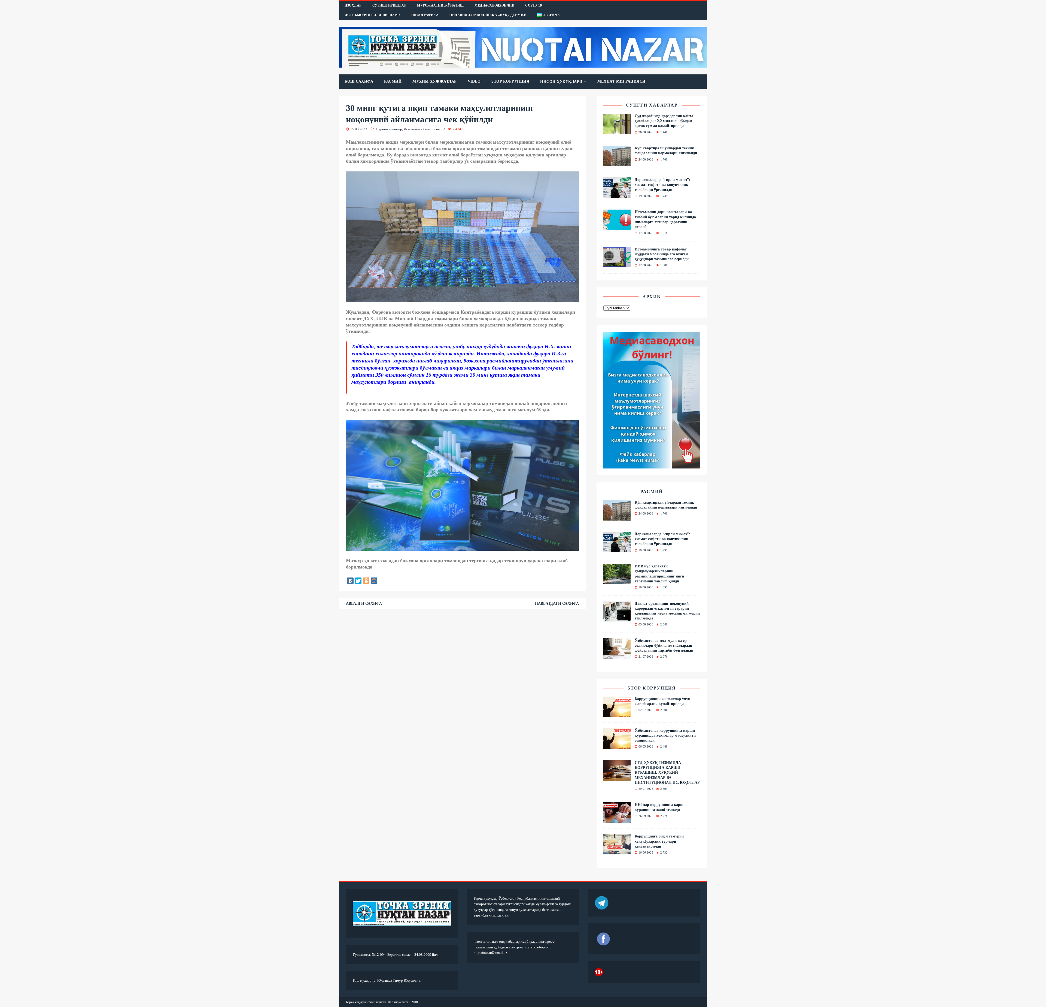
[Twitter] (358, 580)
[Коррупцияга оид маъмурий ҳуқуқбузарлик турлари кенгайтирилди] (617, 851)
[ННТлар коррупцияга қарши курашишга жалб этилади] (617, 820)
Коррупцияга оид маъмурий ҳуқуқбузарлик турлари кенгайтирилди (659, 841)
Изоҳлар (353, 5)
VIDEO (474, 81)
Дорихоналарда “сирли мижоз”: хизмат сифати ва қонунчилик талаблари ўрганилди (662, 185)
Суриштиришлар (389, 5)
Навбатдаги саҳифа (557, 603)
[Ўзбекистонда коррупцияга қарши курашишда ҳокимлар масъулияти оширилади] (617, 745)
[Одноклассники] (366, 580)
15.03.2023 (358, 129)
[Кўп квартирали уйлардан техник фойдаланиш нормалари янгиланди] (617, 163)
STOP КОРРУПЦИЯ (510, 81)
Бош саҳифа (359, 81)
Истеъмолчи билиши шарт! (372, 15)
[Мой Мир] (374, 580)
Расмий (393, 81)
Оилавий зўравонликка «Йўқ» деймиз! (487, 15)
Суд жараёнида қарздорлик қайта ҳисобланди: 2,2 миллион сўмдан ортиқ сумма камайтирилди (664, 121)
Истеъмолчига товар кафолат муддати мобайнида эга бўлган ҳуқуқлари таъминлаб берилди (662, 254)
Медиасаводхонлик (494, 5)
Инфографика (425, 15)
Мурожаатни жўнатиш (440, 5)
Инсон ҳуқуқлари (561, 82)
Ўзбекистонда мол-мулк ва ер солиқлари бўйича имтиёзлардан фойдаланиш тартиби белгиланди (664, 645)
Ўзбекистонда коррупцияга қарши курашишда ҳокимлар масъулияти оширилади (665, 735)
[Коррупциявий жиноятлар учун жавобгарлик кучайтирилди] (617, 714)
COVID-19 (533, 5)
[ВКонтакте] (350, 580)
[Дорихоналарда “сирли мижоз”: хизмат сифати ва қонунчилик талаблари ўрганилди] (617, 195)
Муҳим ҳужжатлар (434, 81)
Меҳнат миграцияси (621, 81)
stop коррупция (652, 688)
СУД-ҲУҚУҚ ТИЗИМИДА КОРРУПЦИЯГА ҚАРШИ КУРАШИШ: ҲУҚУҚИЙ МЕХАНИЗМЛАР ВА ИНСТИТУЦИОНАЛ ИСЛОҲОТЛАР (667, 773)
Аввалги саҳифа (364, 603)
